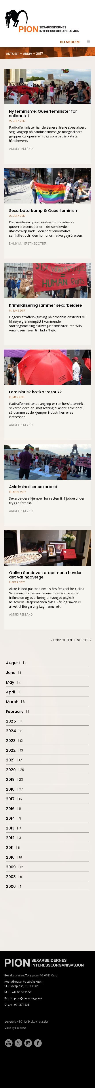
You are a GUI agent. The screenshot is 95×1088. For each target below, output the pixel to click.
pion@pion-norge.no (28, 998)
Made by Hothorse (15, 1028)
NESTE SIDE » (82, 640)
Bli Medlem (70, 42)
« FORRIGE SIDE (62, 640)
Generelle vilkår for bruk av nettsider (26, 1021)
